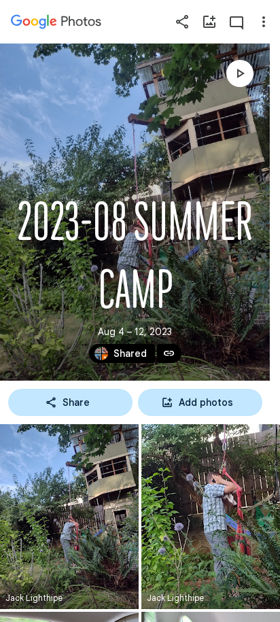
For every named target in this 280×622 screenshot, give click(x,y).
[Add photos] (209, 21)
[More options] (263, 21)
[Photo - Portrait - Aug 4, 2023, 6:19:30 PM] (69, 516)
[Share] (182, 21)
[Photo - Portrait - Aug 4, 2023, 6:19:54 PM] (210, 516)
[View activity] (236, 21)
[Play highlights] (240, 73)
